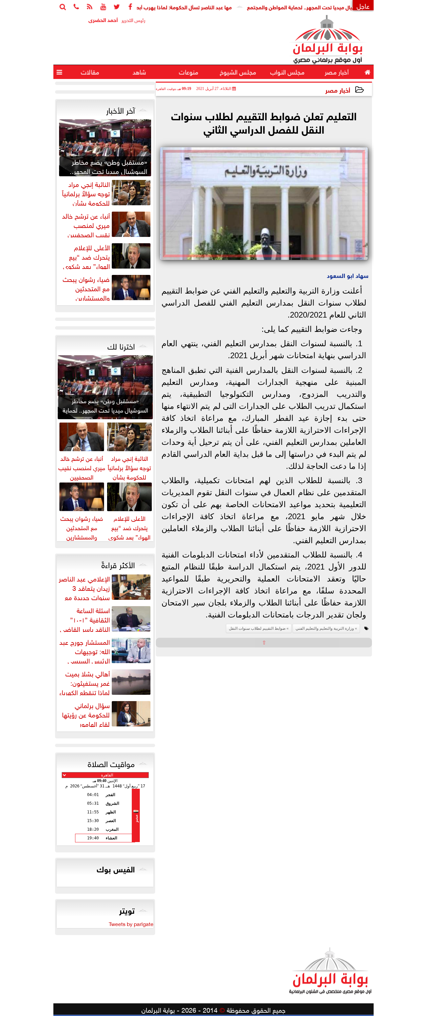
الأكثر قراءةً (118, 564)
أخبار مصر (337, 89)
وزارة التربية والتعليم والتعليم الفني (325, 628)
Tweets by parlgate (131, 923)
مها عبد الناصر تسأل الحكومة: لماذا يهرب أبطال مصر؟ (195, 6)
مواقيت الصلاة (111, 763)
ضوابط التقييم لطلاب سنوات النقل (257, 628)
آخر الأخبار (120, 109)
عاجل (363, 5)
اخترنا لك (121, 345)
